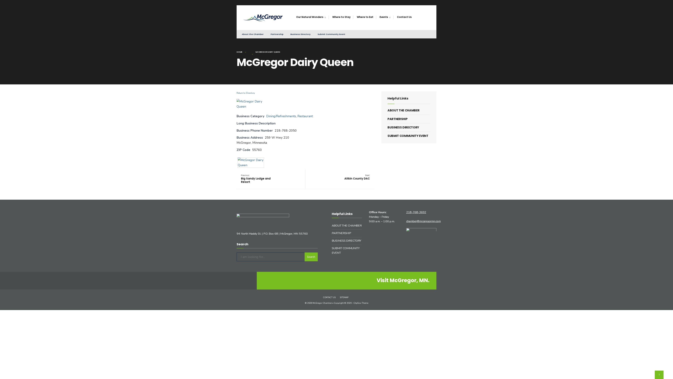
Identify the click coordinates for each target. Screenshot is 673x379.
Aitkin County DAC (357, 177)
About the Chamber (253, 34)
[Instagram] (422, 34)
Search (311, 257)
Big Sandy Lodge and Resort (256, 179)
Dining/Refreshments (281, 116)
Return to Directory (246, 93)
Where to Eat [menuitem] (365, 17)
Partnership (277, 34)
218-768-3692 (416, 212)
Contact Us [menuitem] (404, 17)
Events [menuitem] (384, 17)
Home (239, 52)
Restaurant (305, 116)
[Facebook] (415, 34)
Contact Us (329, 297)
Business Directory (300, 34)
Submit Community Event (331, 34)
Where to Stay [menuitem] (341, 17)
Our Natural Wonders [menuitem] (309, 17)
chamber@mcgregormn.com (423, 221)
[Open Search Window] (428, 34)
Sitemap (344, 297)
